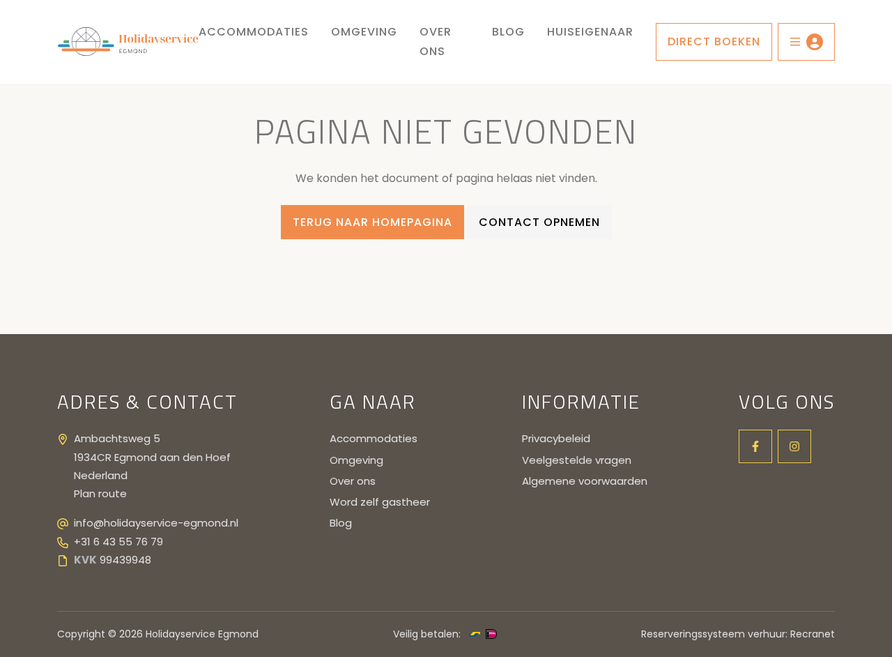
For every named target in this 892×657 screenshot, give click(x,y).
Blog (508, 32)
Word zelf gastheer (380, 501)
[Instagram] (794, 446)
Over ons (436, 41)
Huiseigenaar (590, 32)
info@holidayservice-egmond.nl (156, 522)
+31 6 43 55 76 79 (118, 541)
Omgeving (364, 32)
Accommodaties (254, 32)
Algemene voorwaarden (584, 481)
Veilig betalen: (427, 634)
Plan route (100, 493)
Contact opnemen (539, 222)
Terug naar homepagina (372, 222)
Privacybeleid (556, 438)
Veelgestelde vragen (576, 460)
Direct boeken (714, 41)
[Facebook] (755, 446)
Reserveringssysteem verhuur (713, 634)
